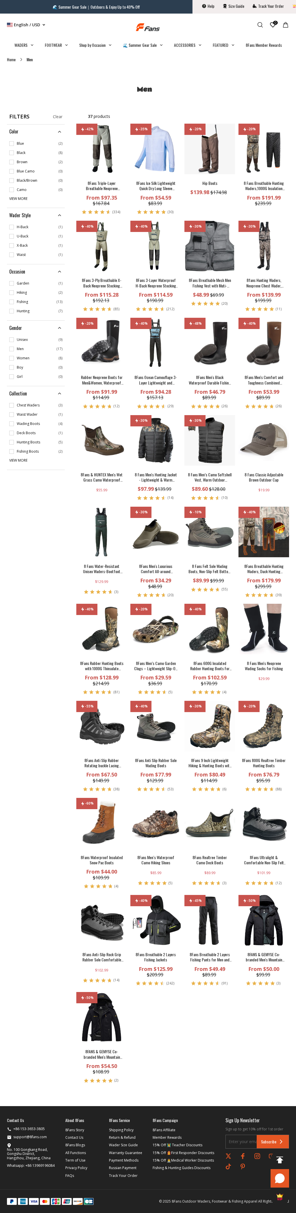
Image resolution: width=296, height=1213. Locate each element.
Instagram (257, 1156)
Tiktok (228, 1166)
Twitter (228, 1156)
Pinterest (243, 1166)
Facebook (243, 1156)
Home (11, 59)
